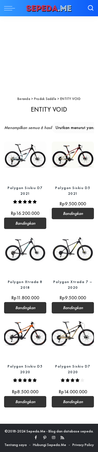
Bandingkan (25, 223)
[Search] (90, 8)
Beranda (23, 98)
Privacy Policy (83, 444)
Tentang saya (15, 444)
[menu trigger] (11, 8)
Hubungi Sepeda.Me (49, 444)
